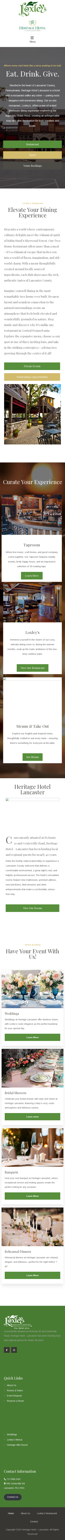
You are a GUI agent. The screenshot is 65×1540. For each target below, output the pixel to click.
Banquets (11, 1172)
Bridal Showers (15, 1093)
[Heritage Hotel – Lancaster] (32, 8)
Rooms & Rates (15, 1390)
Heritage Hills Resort (17, 1445)
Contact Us (12, 1497)
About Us (11, 1385)
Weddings (12, 1013)
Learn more (33, 1116)
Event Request (14, 1395)
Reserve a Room (15, 1401)
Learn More (33, 1037)
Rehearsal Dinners (18, 1251)
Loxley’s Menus (14, 1439)
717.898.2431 (13, 1479)
